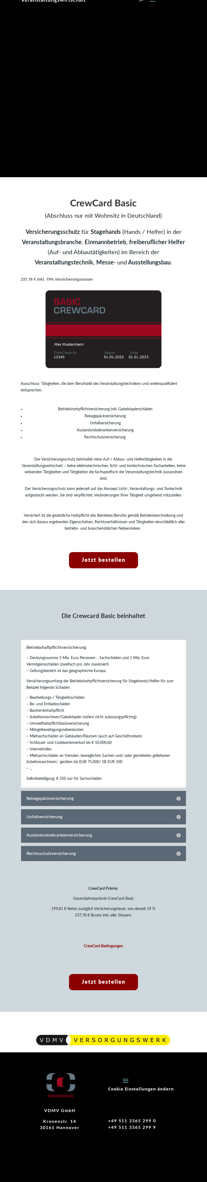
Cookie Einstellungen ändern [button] (141, 1089)
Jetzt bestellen (103, 560)
